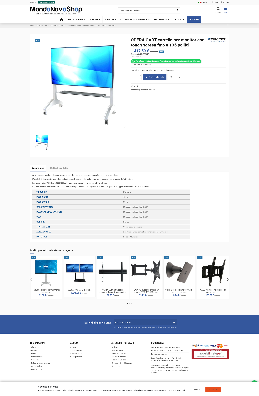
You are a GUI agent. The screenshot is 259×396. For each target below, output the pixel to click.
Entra (74, 347)
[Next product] (228, 25)
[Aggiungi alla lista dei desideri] (171, 77)
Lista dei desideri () (221, 2)
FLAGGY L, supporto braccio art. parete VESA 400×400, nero (146, 291)
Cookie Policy (36, 366)
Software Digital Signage (122, 363)
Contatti (33, 2)
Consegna (35, 360)
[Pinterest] (137, 86)
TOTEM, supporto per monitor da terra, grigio (46, 291)
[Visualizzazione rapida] (50, 286)
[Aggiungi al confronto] (179, 77)
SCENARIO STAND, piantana (79, 290)
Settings (197, 389)
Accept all (213, 389)
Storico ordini (77, 353)
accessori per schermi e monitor (143, 90)
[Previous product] (227, 25)
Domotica (116, 366)
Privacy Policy (36, 369)
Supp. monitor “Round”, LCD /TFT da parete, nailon (179, 291)
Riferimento (135, 54)
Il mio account (77, 350)
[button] (76, 19)
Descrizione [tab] (38, 168)
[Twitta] (135, 86)
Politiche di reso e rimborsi (41, 363)
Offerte (115, 347)
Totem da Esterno (119, 360)
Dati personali (77, 357)
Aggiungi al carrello (156, 77)
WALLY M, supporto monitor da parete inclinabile (213, 291)
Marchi (34, 353)
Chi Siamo (35, 347)
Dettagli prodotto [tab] (59, 168)
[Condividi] (131, 86)
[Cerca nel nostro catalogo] (177, 10)
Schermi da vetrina (119, 353)
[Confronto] (46, 286)
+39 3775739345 (160, 354)
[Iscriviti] (174, 322)
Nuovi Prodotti (117, 350)
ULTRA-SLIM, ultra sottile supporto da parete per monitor (113, 291)
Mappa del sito (37, 357)
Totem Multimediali (119, 357)
